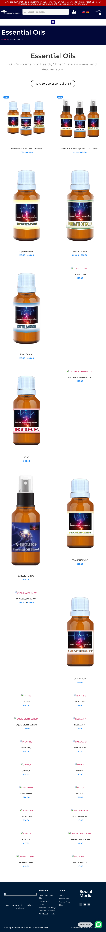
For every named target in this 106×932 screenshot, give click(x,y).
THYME (26, 701)
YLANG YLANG (79, 274)
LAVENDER (26, 816)
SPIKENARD (80, 747)
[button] (98, 12)
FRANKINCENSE (80, 560)
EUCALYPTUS (80, 862)
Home (4, 39)
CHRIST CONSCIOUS (80, 839)
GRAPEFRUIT (80, 678)
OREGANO (26, 747)
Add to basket (26, 142)
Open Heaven (26, 251)
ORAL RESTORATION (26, 598)
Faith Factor (26, 354)
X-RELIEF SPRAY (26, 575)
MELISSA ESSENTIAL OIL (80, 377)
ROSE (26, 457)
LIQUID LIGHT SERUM (26, 724)
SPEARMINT (26, 793)
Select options (26, 245)
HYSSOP (26, 839)
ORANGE (26, 770)
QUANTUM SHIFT (26, 862)
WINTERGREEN (79, 816)
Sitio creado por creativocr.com (86, 927)
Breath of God (80, 251)
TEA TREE (80, 701)
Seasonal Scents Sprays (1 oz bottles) (80, 148)
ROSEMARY (80, 724)
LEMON (80, 793)
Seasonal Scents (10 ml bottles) (26, 148)
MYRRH (80, 770)
